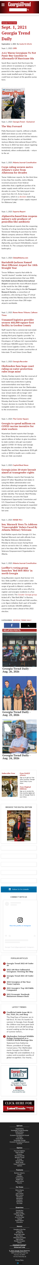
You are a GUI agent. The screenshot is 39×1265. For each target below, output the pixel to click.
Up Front (19, 1143)
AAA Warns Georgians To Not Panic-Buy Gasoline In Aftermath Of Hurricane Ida (19, 55)
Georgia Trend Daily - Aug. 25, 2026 (16, 713)
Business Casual (19, 1157)
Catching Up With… (19, 1214)
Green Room (19, 1138)
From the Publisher (19, 1151)
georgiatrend (21, 947)
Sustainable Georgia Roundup (19, 1130)
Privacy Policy (19, 1260)
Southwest (19, 1201)
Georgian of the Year (20, 1229)
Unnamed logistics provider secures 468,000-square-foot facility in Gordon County (18, 322)
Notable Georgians (19, 1241)
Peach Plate (19, 1215)
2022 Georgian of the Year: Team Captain (19, 983)
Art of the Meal (19, 1217)
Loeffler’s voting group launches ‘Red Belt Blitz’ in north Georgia (17, 570)
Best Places (19, 1236)
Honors (19, 1242)
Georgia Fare (19, 1210)
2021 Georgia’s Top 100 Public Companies (20, 989)
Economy (19, 1154)
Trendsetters (19, 1133)
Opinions (19, 1166)
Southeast (19, 1200)
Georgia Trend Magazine (20, 4)
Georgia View (19, 1161)
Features (19, 1183)
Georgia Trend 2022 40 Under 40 (20, 964)
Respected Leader (19, 1234)
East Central (19, 1193)
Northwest (19, 1198)
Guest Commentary (19, 1164)
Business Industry (19, 1173)
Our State (19, 1203)
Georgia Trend (9, 947)
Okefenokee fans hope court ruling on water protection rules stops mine (18, 369)
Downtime (19, 1222)
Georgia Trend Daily (22, 620)
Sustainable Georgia (19, 1140)
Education (19, 1176)
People (19, 1174)
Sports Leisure (19, 1181)
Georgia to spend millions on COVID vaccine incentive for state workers (18, 426)
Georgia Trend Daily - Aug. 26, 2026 (16, 670)
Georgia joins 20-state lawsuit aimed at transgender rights (19, 471)
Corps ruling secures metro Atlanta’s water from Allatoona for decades (17, 170)
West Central (19, 1195)
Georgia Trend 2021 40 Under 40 (20, 977)
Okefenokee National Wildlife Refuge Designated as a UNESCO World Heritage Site (20, 1038)
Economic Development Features (19, 1142)
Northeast (20, 1197)
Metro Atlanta (19, 1190)
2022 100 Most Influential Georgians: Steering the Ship (20, 970)
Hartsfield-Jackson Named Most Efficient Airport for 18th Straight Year (19, 265)
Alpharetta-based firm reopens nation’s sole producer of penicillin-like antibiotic (19, 219)
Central (19, 1192)
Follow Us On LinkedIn (20, 889)
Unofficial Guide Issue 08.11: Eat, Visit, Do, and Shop (19, 1013)
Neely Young (19, 1162)
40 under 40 (19, 1232)
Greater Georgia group (27, 595)
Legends (19, 1219)
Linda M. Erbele (25, 44)
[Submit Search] (28, 9)
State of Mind (19, 1152)
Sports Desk (19, 1212)
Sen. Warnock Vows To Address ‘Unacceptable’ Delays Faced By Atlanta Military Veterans (19, 527)
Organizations (19, 1129)
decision (22, 197)
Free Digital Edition (25, 788)
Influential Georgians (19, 1237)
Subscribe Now (8, 773)
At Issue (19, 1159)
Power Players (19, 1220)
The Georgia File (19, 1156)
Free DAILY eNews (25, 774)
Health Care (19, 1179)
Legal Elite (19, 1231)
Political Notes (19, 1132)
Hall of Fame (19, 1239)
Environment (19, 1178)
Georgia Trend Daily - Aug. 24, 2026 (16, 757)
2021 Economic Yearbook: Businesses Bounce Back (18, 995)
